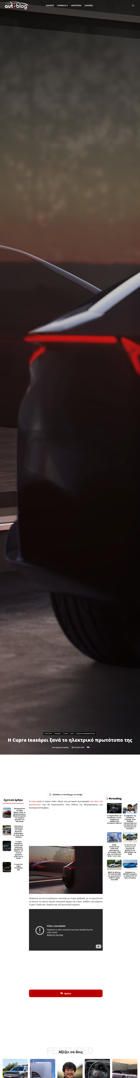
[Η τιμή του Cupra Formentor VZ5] (7, 867)
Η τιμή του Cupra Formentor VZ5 (18, 867)
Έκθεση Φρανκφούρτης (85, 734)
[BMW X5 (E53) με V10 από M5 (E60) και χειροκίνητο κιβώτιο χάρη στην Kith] (114, 865)
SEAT (72, 734)
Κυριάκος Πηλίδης (62, 747)
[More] (20, 794)
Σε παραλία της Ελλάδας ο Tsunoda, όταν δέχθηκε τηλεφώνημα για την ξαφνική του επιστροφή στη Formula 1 (130, 822)
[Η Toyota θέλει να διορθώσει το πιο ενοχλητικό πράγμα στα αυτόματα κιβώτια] (114, 808)
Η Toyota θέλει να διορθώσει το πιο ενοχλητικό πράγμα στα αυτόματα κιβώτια (114, 819)
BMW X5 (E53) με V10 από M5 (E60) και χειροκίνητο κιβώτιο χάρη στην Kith (114, 876)
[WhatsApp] (15, 794)
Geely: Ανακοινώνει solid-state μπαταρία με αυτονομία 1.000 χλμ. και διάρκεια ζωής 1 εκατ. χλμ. (114, 850)
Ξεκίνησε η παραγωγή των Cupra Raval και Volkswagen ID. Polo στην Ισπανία (18, 831)
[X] (10, 794)
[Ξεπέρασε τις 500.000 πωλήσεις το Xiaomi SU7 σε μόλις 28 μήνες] (130, 865)
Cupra (65, 734)
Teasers (57, 734)
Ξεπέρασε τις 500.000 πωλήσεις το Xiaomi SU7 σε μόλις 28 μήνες (130, 875)
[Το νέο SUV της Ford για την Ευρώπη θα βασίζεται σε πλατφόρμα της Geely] (130, 837)
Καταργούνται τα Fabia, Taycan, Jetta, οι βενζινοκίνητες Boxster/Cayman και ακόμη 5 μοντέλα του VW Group (19, 814)
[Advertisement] (70, 773)
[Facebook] (5, 794)
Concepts (48, 734)
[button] (133, 5)
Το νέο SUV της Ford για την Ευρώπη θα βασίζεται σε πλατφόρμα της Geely (130, 849)
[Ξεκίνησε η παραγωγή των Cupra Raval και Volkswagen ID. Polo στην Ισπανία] (7, 830)
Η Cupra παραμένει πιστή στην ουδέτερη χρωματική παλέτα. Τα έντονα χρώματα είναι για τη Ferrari (18, 850)
